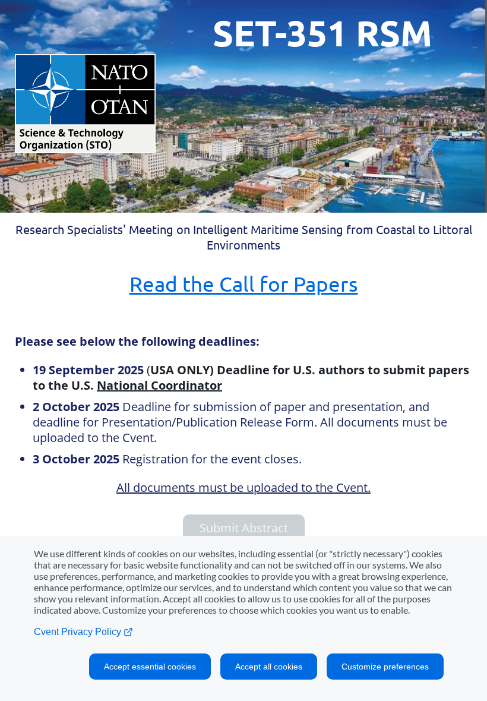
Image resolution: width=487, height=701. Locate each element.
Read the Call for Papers (243, 283)
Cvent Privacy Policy (79, 632)
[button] (243, 528)
